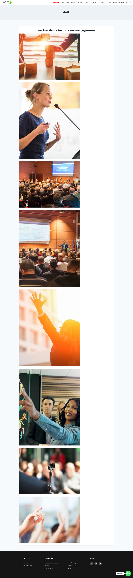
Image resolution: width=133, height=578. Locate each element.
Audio (47, 566)
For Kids (70, 568)
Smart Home (49, 568)
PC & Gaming (72, 563)
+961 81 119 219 (26, 563)
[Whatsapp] (128, 573)
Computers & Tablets (51, 563)
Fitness (70, 565)
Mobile (47, 571)
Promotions (55, 2)
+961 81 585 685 (27, 566)
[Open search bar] (126, 2)
